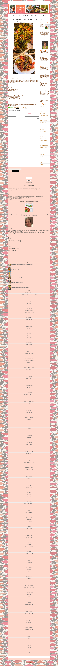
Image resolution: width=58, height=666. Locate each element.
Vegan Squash (29, 558)
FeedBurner (30, 182)
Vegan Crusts (29, 380)
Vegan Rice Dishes (29, 521)
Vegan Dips (29, 390)
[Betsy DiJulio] (29, 253)
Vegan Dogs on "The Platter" (29, 394)
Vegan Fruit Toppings (29, 417)
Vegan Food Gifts (29, 403)
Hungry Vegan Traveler (29, 627)
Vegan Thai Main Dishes (29, 574)
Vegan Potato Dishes (29, 499)
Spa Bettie (41, 136)
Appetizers (12, 15)
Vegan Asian (29, 303)
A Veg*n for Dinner (43, 104)
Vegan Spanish (29, 551)
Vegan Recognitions (29, 517)
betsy (27, 22)
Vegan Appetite (42, 143)
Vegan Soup (29, 544)
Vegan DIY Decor (29, 392)
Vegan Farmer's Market (29, 396)
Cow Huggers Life (43, 122)
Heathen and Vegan (43, 131)
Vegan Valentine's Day (29, 585)
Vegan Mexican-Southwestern (29, 462)
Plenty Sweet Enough (29, 629)
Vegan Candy (29, 335)
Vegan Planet (29, 645)
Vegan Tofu (29, 578)
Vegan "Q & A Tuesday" (29, 296)
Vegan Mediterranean (29, 458)
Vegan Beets (29, 315)
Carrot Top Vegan (29, 611)
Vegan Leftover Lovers (29, 451)
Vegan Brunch (29, 328)
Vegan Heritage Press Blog (44, 149)
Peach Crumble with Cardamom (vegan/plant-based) (17, 282)
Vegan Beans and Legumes (29, 310)
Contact (29, 2)
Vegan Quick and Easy (29, 512)
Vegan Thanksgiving (29, 576)
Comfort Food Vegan (43, 118)
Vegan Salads (29, 526)
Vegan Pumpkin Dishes (29, 508)
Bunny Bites (42, 111)
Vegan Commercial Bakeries (29, 367)
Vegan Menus (29, 460)
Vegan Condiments (29, 369)
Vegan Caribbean (29, 337)
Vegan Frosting (29, 412)
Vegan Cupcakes (29, 383)
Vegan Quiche (29, 510)
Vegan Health (29, 433)
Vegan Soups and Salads (29, 546)
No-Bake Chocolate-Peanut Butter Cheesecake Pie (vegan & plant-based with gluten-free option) (22, 264)
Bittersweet (42, 106)
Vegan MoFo (29, 471)
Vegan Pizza (29, 496)
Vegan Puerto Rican (29, 505)
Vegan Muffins (29, 474)
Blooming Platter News (29, 292)
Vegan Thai (29, 571)
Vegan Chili (29, 349)
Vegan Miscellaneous (29, 467)
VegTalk (41, 156)
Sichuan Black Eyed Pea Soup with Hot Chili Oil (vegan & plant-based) (32, 117)
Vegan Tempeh (29, 569)
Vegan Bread (29, 321)
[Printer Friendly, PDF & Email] (10, 107)
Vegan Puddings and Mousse (29, 503)
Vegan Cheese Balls (29, 342)
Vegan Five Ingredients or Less (29, 401)
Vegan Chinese (11, 110)
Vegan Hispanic (29, 437)
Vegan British (29, 324)
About (25, 2)
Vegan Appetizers (29, 299)
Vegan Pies (29, 494)
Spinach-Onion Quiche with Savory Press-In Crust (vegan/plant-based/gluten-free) (20, 287)
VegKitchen (42, 154)
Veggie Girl (42, 152)
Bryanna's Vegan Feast (29, 604)
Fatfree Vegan (42, 124)
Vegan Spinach (29, 555)
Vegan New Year (29, 476)
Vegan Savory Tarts (29, 537)
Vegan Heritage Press (43, 147)
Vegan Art (29, 301)
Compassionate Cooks (43, 120)
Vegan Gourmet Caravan (44, 145)
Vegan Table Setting (29, 567)
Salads (20, 15)
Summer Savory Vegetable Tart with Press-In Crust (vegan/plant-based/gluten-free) (20, 274)
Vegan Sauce (29, 530)
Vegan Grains (29, 424)
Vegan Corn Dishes (29, 376)
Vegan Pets (29, 492)
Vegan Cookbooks (29, 371)
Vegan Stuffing (29, 562)
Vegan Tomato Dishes (29, 580)
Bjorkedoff (29, 602)
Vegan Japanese (29, 449)
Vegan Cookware (29, 374)
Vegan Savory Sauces (29, 535)
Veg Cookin (29, 636)
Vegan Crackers (29, 378)
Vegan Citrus (29, 362)
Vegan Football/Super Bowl (29, 405)
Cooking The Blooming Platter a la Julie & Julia (29, 294)
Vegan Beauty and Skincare (29, 312)
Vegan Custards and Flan (29, 385)
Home (22, 2)
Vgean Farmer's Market (29, 592)
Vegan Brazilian (29, 319)
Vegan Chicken (29, 346)
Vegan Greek (29, 426)
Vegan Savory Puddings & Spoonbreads (29, 533)
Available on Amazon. (34, 215)
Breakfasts (45, 15)
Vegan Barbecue (29, 308)
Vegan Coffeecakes (29, 365)
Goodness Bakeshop (43, 127)
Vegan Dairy (29, 387)
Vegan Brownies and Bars (29, 326)
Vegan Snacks (29, 542)
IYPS (31, 662)
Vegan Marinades (29, 455)
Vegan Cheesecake (29, 344)
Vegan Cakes (29, 333)
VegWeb (41, 158)
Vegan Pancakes (29, 483)
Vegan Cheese (29, 340)
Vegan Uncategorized (29, 583)
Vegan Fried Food (29, 408)
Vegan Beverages (29, 317)
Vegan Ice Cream (29, 444)
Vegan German (29, 419)
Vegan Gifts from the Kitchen (29, 421)
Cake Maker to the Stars (44, 115)
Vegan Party (29, 485)
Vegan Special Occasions (29, 553)
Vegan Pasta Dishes (29, 487)
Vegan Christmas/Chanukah (29, 358)
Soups (17, 15)
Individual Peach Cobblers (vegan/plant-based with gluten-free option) (19, 269)
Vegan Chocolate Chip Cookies (29, 353)
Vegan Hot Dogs (29, 442)
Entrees (28, 15)
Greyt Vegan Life (42, 129)
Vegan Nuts (29, 478)
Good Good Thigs (29, 620)
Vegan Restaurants (29, 519)
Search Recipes (34, 2)
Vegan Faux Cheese (29, 399)
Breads (32, 15)
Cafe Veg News (42, 113)
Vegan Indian (29, 446)
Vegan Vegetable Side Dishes (29, 587)
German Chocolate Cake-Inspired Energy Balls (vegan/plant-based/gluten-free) (19, 277)
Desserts (36, 15)
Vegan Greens (29, 428)
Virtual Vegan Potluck (29, 594)
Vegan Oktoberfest (29, 480)
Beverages (40, 15)
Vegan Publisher (29, 501)
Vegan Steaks (29, 560)
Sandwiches (24, 15)
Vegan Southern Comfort (29, 549)
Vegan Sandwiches (29, 528)
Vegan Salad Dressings (29, 524)
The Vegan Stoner (43, 138)
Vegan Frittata (29, 410)
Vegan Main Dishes (17, 110)
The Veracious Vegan (43, 140)
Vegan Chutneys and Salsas (29, 360)
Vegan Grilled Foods (29, 430)
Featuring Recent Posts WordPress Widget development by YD (29, 664)
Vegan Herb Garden (29, 435)
